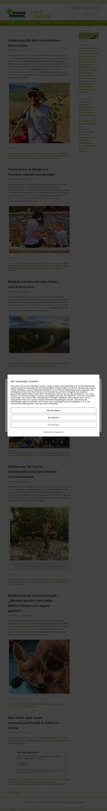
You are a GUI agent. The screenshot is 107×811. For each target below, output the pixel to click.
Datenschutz (48, 432)
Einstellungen (53, 425)
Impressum (59, 432)
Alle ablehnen (53, 417)
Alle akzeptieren (53, 410)
